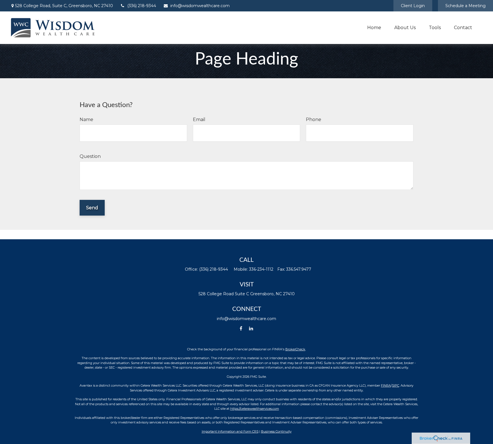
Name (86, 119)
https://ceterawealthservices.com (254, 409)
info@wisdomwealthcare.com (200, 5)
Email (199, 119)
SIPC (395, 385)
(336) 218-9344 (141, 5)
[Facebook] (241, 328)
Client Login (413, 5)
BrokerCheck (295, 349)
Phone (313, 119)
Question (90, 156)
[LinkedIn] (251, 328)
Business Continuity (276, 431)
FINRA (386, 385)
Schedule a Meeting (465, 5)
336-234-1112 (261, 269)
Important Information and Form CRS (230, 431)
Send (92, 207)
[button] (374, 28)
